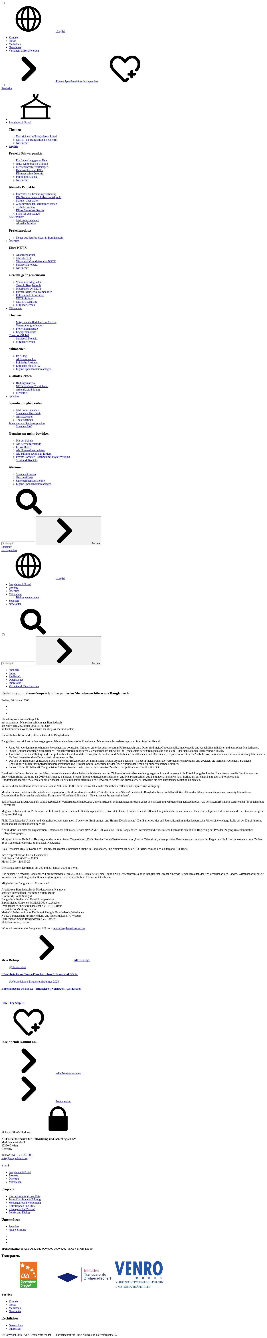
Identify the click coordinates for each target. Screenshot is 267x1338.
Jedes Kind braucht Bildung (32, 163)
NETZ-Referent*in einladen (32, 386)
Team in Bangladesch (28, 285)
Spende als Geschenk (28, 413)
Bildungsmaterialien (27, 597)
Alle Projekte (16, 216)
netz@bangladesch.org (14, 1158)
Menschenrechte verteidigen (32, 166)
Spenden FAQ (24, 426)
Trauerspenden (24, 419)
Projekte (13, 146)
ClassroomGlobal (19, 335)
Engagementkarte (26, 332)
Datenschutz (16, 679)
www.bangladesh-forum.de (69, 928)
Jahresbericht (23, 258)
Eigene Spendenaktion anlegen (33, 369)
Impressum (15, 682)
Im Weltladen (23, 447)
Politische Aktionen (27, 362)
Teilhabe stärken (25, 207)
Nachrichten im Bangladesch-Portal (36, 136)
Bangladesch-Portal (20, 122)
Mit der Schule (24, 440)
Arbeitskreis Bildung (28, 389)
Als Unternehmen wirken (30, 450)
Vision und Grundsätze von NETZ (36, 261)
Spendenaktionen (26, 474)
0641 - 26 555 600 (21, 1154)
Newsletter (15, 47)
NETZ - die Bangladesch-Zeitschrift (36, 139)
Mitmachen (15, 308)
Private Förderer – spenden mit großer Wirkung (43, 456)
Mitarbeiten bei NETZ (29, 288)
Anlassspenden (24, 416)
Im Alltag (21, 355)
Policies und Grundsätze (30, 295)
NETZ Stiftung (24, 298)
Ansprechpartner (25, 254)
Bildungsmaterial (25, 383)
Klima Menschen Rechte (30, 210)
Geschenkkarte (24, 477)
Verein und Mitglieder (28, 282)
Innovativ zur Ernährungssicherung (36, 194)
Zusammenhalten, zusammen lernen (36, 203)
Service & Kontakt (26, 264)
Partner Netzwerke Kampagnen (34, 291)
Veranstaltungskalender (29, 325)
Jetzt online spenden (27, 220)
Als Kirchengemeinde (28, 443)
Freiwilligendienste (27, 328)
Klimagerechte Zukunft (29, 173)
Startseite (6, 88)
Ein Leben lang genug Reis (31, 160)
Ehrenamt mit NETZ (28, 365)
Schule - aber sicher (27, 200)
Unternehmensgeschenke (30, 480)
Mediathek (15, 44)
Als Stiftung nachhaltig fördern (33, 453)
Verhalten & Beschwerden (24, 50)
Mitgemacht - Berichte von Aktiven (36, 322)
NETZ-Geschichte (26, 301)
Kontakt (13, 37)
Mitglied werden (25, 304)
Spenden (14, 396)
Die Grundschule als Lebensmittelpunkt (38, 197)
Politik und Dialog (26, 176)
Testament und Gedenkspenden (27, 423)
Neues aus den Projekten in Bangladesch (39, 237)
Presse (12, 40)
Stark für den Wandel (28, 213)
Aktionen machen (26, 359)
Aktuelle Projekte (26, 223)
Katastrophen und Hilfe (29, 170)
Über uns (14, 240)
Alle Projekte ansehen (68, 1073)
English (60, 31)
